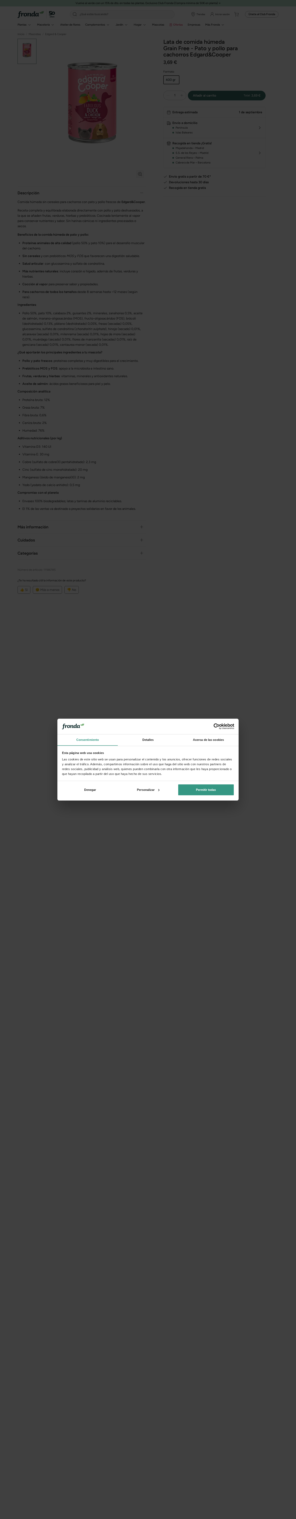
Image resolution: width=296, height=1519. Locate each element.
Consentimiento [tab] (87, 739)
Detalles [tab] (148, 739)
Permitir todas (206, 789)
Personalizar (146, 789)
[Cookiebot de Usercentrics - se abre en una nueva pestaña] (216, 726)
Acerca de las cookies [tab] (208, 739)
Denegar (90, 789)
